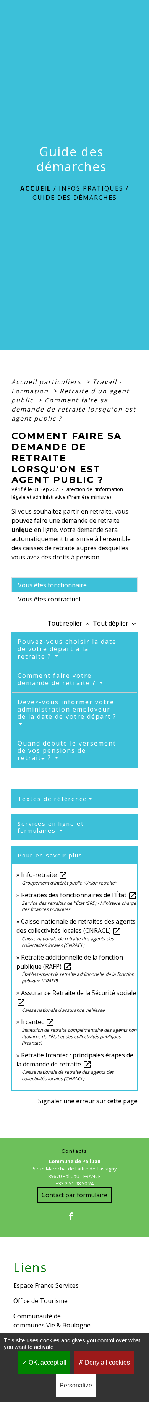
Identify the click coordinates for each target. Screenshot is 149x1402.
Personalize (76, 1385)
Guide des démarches (74, 197)
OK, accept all (46, 1362)
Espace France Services (46, 1285)
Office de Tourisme (40, 1301)
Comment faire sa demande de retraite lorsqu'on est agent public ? (73, 409)
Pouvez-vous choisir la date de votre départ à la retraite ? (67, 648)
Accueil (35, 188)
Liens (30, 1267)
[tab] (74, 584)
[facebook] (74, 1216)
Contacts (74, 1151)
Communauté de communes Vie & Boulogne (52, 1320)
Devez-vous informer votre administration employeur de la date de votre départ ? (67, 709)
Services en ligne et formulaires (51, 827)
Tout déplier (115, 623)
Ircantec (38, 1022)
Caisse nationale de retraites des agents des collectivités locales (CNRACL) (76, 926)
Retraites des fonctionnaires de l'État (79, 895)
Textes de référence (52, 798)
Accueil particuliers (47, 382)
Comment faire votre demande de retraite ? (58, 679)
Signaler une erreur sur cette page (88, 1101)
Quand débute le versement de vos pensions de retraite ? (67, 750)
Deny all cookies (106, 1362)
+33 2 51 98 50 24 (75, 1183)
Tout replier (69, 623)
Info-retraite (44, 874)
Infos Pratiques (91, 188)
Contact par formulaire (74, 1195)
